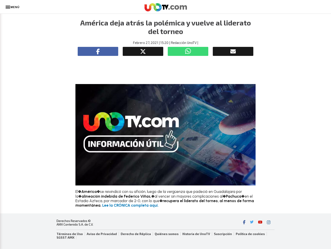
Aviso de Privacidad (102, 234)
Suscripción (223, 234)
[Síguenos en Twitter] (252, 222)
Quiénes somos (167, 234)
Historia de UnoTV (196, 234)
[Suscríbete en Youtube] (260, 222)
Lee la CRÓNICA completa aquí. (130, 205)
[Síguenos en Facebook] (244, 222)
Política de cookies (250, 234)
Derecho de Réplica (136, 234)
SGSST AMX (65, 237)
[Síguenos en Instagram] (269, 222)
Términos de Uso (70, 234)
